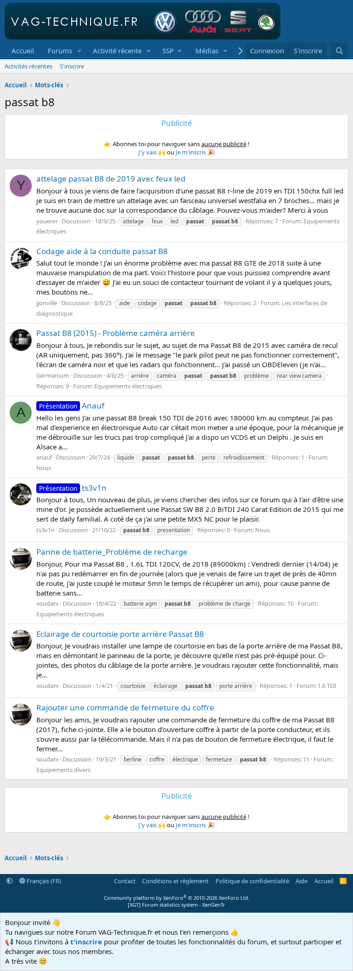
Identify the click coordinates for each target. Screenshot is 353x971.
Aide (301, 881)
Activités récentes (28, 66)
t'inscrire (86, 941)
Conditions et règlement (175, 881)
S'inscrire (72, 66)
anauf (44, 457)
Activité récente (117, 50)
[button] (79, 50)
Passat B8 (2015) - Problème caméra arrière (115, 333)
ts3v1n (73, 488)
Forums (60, 50)
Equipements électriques (128, 386)
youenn (46, 221)
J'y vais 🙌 (151, 152)
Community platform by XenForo (177, 897)
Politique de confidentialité (252, 881)
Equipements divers (63, 770)
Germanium (52, 375)
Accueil (22, 50)
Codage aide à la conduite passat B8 (102, 251)
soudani (47, 603)
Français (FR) (43, 881)
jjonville (46, 303)
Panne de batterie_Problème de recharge (112, 551)
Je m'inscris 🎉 (195, 152)
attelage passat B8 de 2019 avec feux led (110, 178)
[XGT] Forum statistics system (176, 904)
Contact (125, 881)
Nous (43, 468)
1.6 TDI (327, 685)
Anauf (71, 405)
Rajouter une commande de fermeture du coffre (125, 707)
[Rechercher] (339, 50)
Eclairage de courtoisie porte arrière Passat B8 (120, 634)
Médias (206, 50)
